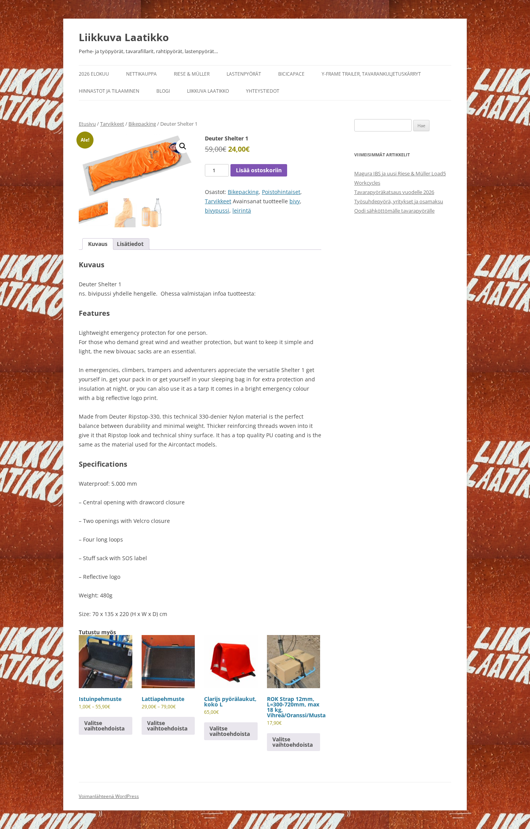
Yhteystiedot (262, 91)
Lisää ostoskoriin (259, 170)
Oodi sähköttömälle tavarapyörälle (394, 210)
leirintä (241, 210)
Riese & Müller (192, 74)
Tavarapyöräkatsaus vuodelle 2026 (394, 192)
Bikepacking (142, 123)
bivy (294, 201)
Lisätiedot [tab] (130, 243)
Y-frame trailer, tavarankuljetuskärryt (371, 74)
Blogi (163, 91)
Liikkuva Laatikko (124, 37)
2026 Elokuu (94, 74)
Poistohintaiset (281, 192)
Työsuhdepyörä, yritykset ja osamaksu (398, 201)
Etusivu (87, 123)
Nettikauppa (141, 74)
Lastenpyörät (244, 74)
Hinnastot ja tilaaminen (109, 91)
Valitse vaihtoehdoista (104, 725)
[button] (183, 146)
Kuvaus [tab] (97, 243)
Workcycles (367, 182)
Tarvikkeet (112, 123)
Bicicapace (291, 74)
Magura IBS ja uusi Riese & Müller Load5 (400, 173)
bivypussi (217, 210)
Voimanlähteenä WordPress (109, 796)
